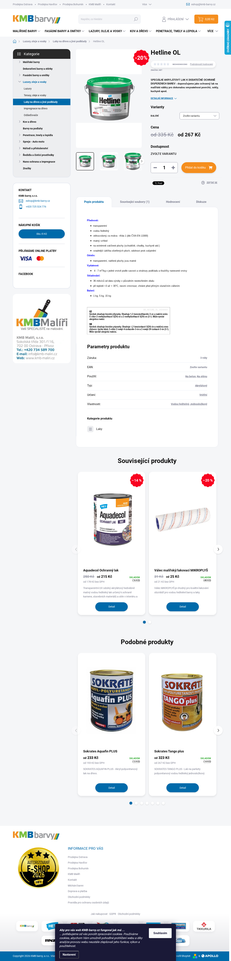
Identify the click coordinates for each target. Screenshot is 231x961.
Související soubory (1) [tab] (135, 202)
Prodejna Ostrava (22, 4)
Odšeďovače (31, 115)
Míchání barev (76, 885)
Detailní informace (162, 98)
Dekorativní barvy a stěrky (38, 68)
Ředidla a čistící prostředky (38, 155)
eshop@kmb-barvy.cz (38, 200)
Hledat (136, 19)
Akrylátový (201, 385)
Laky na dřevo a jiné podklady (41, 102)
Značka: (156, 70)
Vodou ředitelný (180, 404)
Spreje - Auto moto (33, 141)
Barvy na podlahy (33, 128)
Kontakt (110, 4)
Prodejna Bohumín (73, 4)
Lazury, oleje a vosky (34, 81)
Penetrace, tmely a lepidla (38, 135)
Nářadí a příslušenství (35, 148)
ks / (41, 233)
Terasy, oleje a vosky (35, 95)
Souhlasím (160, 933)
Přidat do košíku (195, 167)
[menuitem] (27, 31)
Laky (99, 429)
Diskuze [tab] (201, 202)
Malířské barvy (31, 62)
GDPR (112, 913)
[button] (144, 622)
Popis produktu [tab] (94, 202)
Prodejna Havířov (47, 4)
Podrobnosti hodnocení (201, 64)
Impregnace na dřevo (35, 108)
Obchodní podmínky (79, 897)
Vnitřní (203, 394)
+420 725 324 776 (36, 206)
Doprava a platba (77, 891)
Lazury (28, 88)
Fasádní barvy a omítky (36, 75)
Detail (111, 606)
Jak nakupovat (99, 913)
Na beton (190, 376)
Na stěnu (202, 376)
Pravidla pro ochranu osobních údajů (88, 902)
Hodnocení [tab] (173, 202)
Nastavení (69, 954)
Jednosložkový (198, 404)
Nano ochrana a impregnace (39, 161)
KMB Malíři (95, 4)
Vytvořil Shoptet (181, 956)
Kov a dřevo (29, 121)
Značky (27, 168)
